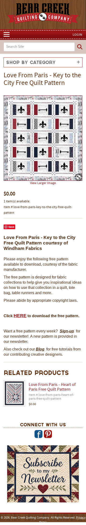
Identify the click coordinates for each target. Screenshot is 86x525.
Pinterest (47, 434)
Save (11, 226)
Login (78, 35)
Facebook (38, 434)
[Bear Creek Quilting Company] (43, 474)
